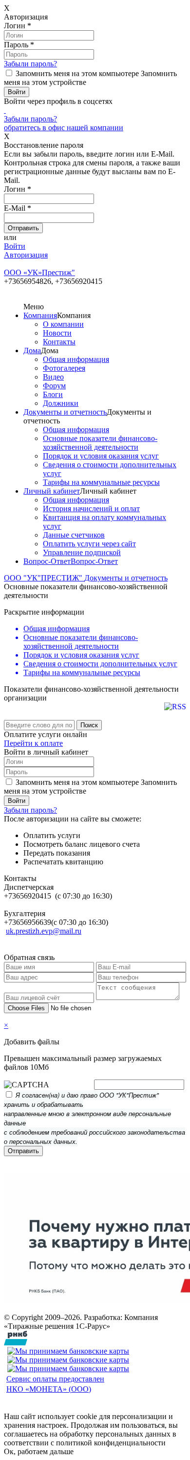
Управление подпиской (82, 552)
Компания (40, 315)
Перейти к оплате (33, 743)
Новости (57, 333)
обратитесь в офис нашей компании (63, 127)
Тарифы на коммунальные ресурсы (101, 482)
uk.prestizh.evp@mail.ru (43, 931)
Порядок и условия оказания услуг (101, 456)
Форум (54, 385)
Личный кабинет (51, 491)
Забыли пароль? (30, 64)
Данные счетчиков (74, 535)
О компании (63, 324)
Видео (53, 377)
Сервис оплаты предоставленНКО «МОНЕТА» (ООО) (55, 1384)
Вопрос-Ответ (47, 561)
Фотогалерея (64, 368)
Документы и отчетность (65, 412)
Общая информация (76, 359)
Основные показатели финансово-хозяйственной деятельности (100, 442)
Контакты (59, 342)
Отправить (23, 1151)
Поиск (89, 725)
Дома (32, 350)
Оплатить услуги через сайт (89, 544)
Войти (14, 246)
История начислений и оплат (91, 508)
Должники (60, 403)
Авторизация (26, 255)
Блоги (53, 394)
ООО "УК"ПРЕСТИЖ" (44, 578)
